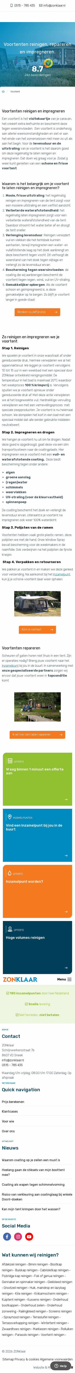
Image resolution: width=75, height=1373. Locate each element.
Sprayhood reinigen (17, 1317)
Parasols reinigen (26, 1335)
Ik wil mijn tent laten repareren (32, 734)
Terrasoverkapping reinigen (20, 1323)
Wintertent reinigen (54, 1323)
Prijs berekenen (13, 1102)
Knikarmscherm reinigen (50, 1293)
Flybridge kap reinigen (17, 1276)
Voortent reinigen (52, 1335)
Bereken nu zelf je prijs (32, 312)
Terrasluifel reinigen (46, 1317)
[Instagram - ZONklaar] (18, 1239)
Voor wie (8, 1121)
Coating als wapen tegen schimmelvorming (33, 1184)
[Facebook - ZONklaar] (7, 1239)
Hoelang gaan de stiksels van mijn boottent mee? (33, 1172)
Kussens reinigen (39, 1299)
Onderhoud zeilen (33, 1305)
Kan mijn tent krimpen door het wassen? (31, 1209)
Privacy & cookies (27, 1359)
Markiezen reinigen (45, 1329)
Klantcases (10, 1111)
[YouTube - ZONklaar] (29, 1239)
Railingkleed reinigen (32, 1311)
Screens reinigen (60, 1311)
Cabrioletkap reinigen (54, 1270)
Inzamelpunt (61, 574)
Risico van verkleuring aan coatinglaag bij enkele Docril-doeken (37, 1197)
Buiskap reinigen (26, 1270)
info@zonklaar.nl (54, 5)
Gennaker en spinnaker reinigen (23, 1282)
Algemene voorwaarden (56, 1359)
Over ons (8, 1131)
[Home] (3, 91)
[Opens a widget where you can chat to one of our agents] (60, 1366)
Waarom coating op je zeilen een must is (31, 1160)
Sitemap (8, 1359)
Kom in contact (32, 629)
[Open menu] (69, 979)
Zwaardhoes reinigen (16, 1329)
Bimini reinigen (38, 1264)
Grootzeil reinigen (15, 1288)
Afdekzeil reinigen (14, 1264)
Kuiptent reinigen (13, 1299)
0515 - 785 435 (25, 5)
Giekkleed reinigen (60, 1282)
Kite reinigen (23, 1293)
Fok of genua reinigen (49, 1276)
